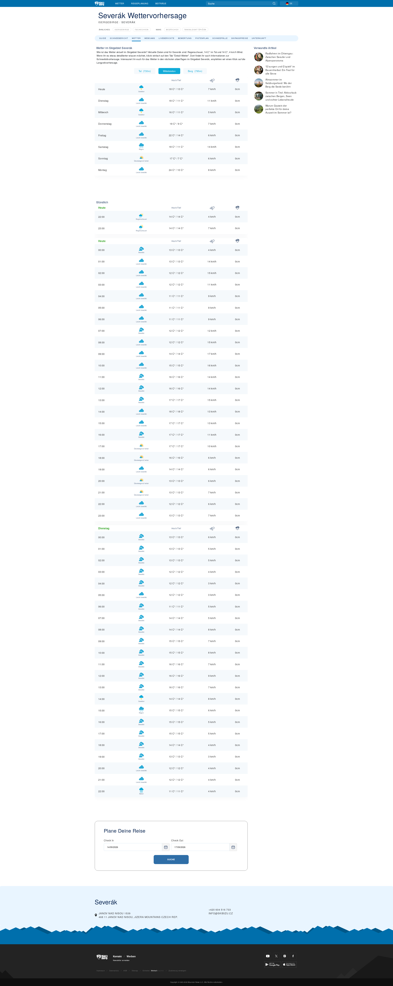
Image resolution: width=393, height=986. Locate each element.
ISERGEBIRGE (108, 22)
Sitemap (135, 970)
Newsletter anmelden (121, 960)
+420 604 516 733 (220, 909)
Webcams (149, 38)
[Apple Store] (289, 964)
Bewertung (185, 38)
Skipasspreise (239, 38)
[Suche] (274, 3)
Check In (109, 840)
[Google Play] (272, 964)
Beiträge (160, 3)
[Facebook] (293, 956)
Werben (131, 956)
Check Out (177, 840)
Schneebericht (119, 38)
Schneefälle (220, 38)
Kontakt (117, 956)
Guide (102, 38)
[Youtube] (268, 956)
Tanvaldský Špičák (195, 29)
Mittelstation (169, 71)
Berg (195, 71)
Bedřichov (172, 29)
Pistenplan (202, 38)
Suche (171, 859)
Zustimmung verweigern (177, 970)
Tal (145, 71)
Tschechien (142, 29)
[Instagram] (284, 956)
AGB (125, 970)
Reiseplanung (139, 3)
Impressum (101, 970)
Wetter (119, 3)
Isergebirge (122, 29)
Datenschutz (114, 970)
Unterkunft (259, 38)
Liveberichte (166, 38)
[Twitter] (276, 956)
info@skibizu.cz (221, 913)
